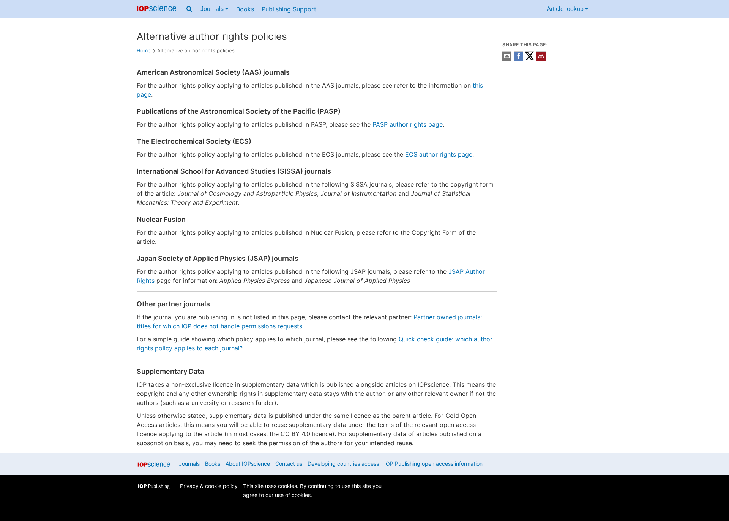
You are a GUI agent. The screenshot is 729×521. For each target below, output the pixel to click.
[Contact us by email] (506, 58)
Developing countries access (343, 463)
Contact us (288, 463)
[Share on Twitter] (529, 58)
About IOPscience (248, 463)
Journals (212, 9)
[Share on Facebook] (518, 58)
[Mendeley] (541, 58)
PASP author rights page (407, 124)
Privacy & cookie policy (209, 486)
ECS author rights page (438, 154)
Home (144, 50)
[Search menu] (189, 9)
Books (245, 9)
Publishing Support (289, 9)
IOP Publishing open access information (433, 463)
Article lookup (566, 9)
